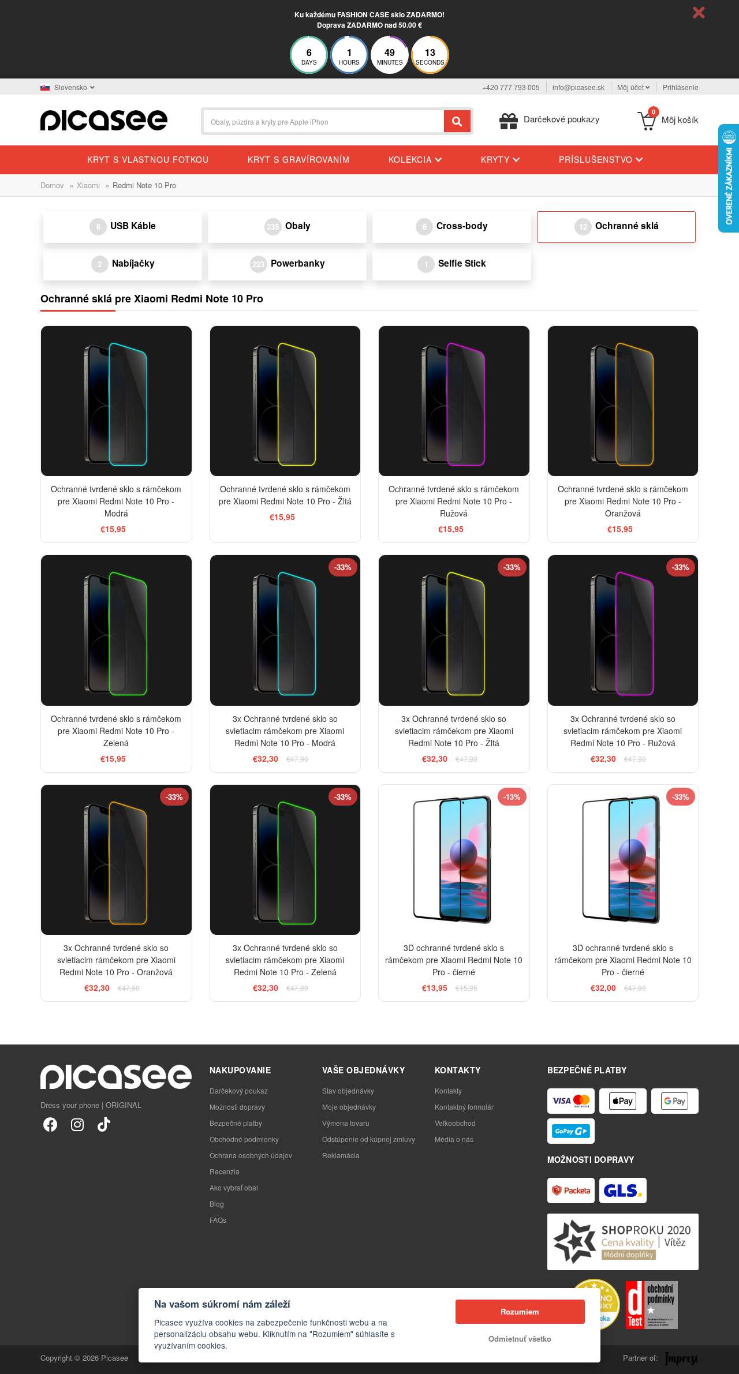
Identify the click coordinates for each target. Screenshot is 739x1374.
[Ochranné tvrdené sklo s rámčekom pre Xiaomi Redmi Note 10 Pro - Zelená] (116, 630)
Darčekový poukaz (239, 1090)
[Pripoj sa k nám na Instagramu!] (77, 1124)
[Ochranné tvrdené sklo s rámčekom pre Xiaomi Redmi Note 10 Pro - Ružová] (454, 401)
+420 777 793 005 (511, 87)
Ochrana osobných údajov (251, 1155)
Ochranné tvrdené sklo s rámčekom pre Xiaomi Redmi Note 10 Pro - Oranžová (623, 501)
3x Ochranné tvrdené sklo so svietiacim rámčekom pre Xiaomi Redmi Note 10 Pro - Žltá (454, 730)
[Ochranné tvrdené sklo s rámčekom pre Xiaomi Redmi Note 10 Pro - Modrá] (116, 401)
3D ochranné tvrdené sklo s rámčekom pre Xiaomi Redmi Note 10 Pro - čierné (453, 960)
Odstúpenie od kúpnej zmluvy (368, 1139)
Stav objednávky (348, 1090)
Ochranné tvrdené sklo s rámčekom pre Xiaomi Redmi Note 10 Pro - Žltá (285, 495)
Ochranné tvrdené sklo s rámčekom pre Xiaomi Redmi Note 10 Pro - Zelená (116, 730)
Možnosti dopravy (237, 1106)
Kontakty (448, 1090)
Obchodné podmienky (244, 1139)
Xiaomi (88, 184)
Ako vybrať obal (234, 1187)
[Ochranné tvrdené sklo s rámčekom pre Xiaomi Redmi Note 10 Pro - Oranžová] (623, 401)
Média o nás (454, 1139)
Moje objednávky (349, 1106)
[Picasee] (103, 119)
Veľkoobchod (455, 1123)
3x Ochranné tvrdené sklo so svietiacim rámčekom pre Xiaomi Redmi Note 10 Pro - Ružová (622, 730)
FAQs (218, 1220)
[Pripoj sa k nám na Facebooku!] (50, 1124)
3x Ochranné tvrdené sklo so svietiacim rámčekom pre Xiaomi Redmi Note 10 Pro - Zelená (285, 960)
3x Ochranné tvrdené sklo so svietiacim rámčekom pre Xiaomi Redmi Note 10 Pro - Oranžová (116, 960)
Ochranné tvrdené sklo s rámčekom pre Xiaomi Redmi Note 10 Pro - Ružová (454, 501)
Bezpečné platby (236, 1123)
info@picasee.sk (578, 87)
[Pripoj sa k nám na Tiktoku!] (103, 1124)
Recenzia (225, 1171)
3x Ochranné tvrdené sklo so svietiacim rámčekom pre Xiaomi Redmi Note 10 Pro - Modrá (285, 730)
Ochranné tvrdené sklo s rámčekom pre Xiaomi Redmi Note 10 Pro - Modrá (116, 501)
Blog (217, 1203)
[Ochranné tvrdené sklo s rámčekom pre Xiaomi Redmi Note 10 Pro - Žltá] (285, 401)
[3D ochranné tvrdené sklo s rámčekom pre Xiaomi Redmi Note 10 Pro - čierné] (454, 860)
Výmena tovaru (346, 1123)
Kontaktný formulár (464, 1106)
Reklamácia (341, 1155)
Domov (52, 184)
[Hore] (15, 1359)
